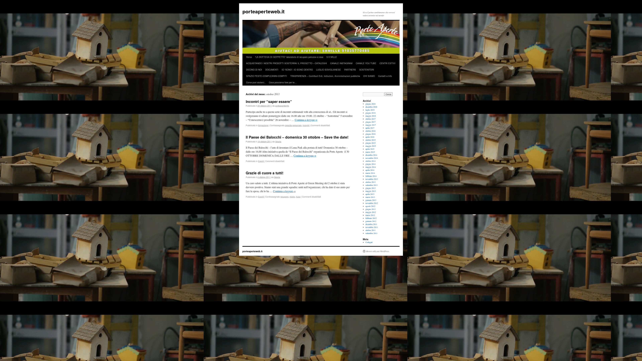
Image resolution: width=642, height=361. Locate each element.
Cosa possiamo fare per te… (283, 82)
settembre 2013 (371, 185)
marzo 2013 (370, 197)
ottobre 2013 (370, 182)
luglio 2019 (369, 109)
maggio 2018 (370, 115)
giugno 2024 (370, 103)
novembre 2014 (371, 158)
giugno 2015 (370, 143)
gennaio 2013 (370, 200)
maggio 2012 (370, 212)
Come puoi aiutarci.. (255, 82)
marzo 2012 (370, 215)
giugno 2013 (370, 188)
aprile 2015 (369, 149)
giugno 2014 (370, 164)
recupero (284, 196)
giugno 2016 (370, 134)
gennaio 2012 (370, 221)
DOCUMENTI (271, 69)
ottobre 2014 (370, 161)
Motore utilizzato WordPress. (378, 251)
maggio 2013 (370, 191)
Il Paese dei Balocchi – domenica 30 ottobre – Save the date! (297, 137)
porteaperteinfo (282, 105)
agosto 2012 (370, 206)
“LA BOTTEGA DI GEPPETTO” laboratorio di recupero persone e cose (289, 56)
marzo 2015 (370, 152)
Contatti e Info (385, 76)
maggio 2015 (370, 146)
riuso (298, 196)
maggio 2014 (370, 167)
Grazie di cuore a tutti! (264, 172)
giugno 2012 (370, 209)
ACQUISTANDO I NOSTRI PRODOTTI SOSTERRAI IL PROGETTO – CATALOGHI (286, 63)
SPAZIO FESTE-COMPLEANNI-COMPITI (266, 76)
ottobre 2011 (370, 230)
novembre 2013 (371, 179)
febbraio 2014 (371, 176)
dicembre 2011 (371, 224)
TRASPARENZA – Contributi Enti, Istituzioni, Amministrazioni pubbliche (325, 76)
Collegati (368, 242)
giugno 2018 (370, 112)
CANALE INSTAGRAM (341, 63)
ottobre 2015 (370, 140)
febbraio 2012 (371, 218)
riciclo (292, 196)
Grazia (278, 141)
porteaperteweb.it (263, 11)
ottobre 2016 (370, 131)
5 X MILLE (332, 56)
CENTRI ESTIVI (387, 63)
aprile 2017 (369, 128)
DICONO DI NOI (254, 69)
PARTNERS (350, 69)
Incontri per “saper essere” (269, 101)
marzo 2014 (370, 173)
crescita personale (293, 125)
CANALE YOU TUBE (366, 63)
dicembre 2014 (371, 155)
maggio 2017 (370, 125)
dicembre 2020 (371, 106)
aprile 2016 (369, 137)
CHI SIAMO (369, 76)
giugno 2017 (370, 122)
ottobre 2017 (370, 118)
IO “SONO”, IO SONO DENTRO (297, 69)
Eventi (261, 161)
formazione (263, 125)
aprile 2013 (369, 194)
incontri (306, 125)
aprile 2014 (369, 170)
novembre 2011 (371, 227)
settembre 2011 (371, 233)
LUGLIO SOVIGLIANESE (328, 69)
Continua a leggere (306, 120)
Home (249, 56)
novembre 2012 (371, 203)
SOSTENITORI (366, 69)
